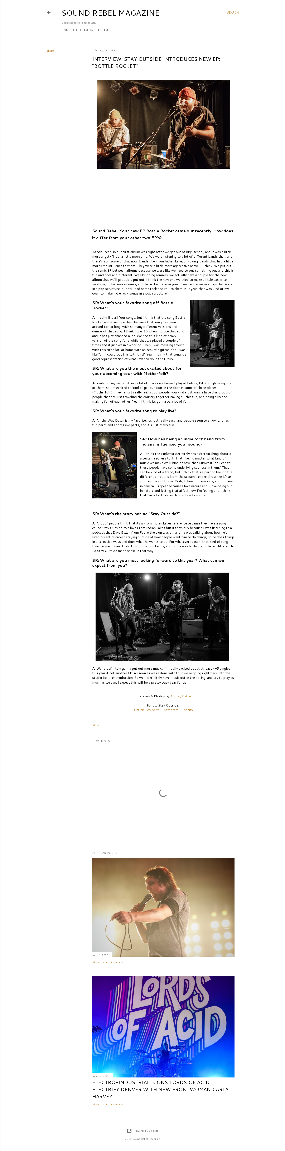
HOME (65, 30)
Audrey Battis (181, 696)
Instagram (170, 709)
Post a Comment (113, 962)
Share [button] (50, 51)
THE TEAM (80, 30)
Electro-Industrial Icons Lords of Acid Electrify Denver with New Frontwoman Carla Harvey (160, 1089)
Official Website (146, 709)
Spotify (187, 709)
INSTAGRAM (99, 30)
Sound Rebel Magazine (110, 12)
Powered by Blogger (146, 1130)
